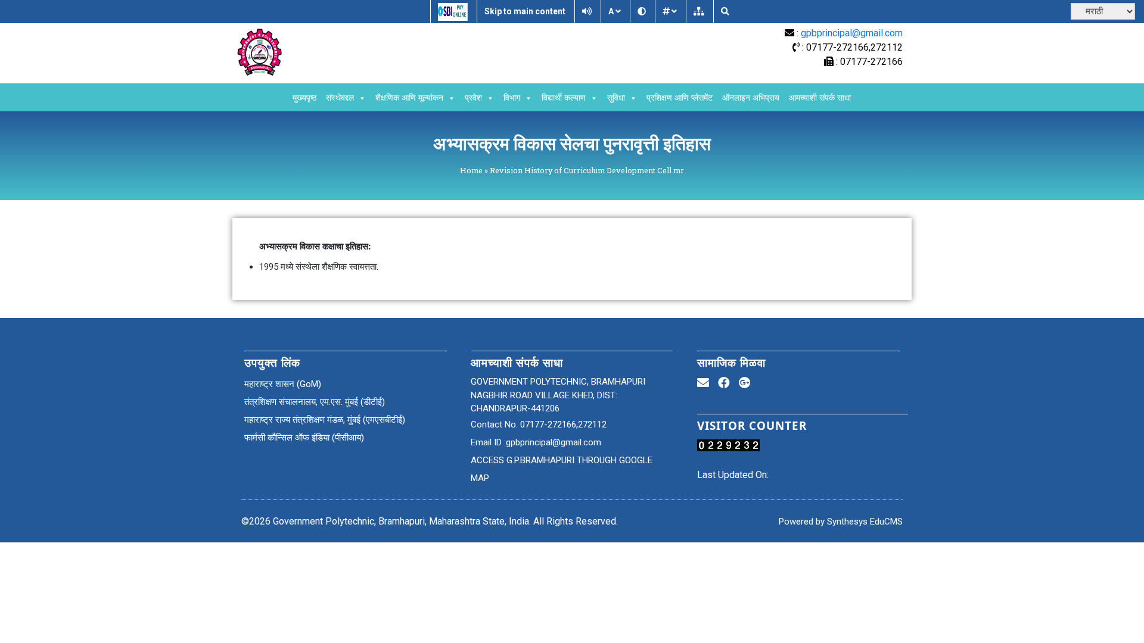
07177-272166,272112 (563, 424)
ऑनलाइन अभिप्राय (750, 98)
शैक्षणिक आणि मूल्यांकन (409, 98)
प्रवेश (473, 98)
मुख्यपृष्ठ (304, 98)
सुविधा (616, 98)
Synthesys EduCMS (864, 521)
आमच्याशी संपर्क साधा (820, 98)
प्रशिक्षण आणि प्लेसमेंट (679, 98)
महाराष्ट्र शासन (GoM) (282, 384)
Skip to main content (524, 11)
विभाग (511, 98)
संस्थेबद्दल (340, 98)
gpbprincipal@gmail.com (852, 33)
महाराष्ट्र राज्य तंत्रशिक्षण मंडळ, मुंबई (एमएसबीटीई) (324, 419)
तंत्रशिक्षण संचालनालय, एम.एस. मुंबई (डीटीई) (314, 402)
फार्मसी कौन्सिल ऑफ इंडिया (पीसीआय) (304, 437)
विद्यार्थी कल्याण (564, 98)
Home (471, 170)
